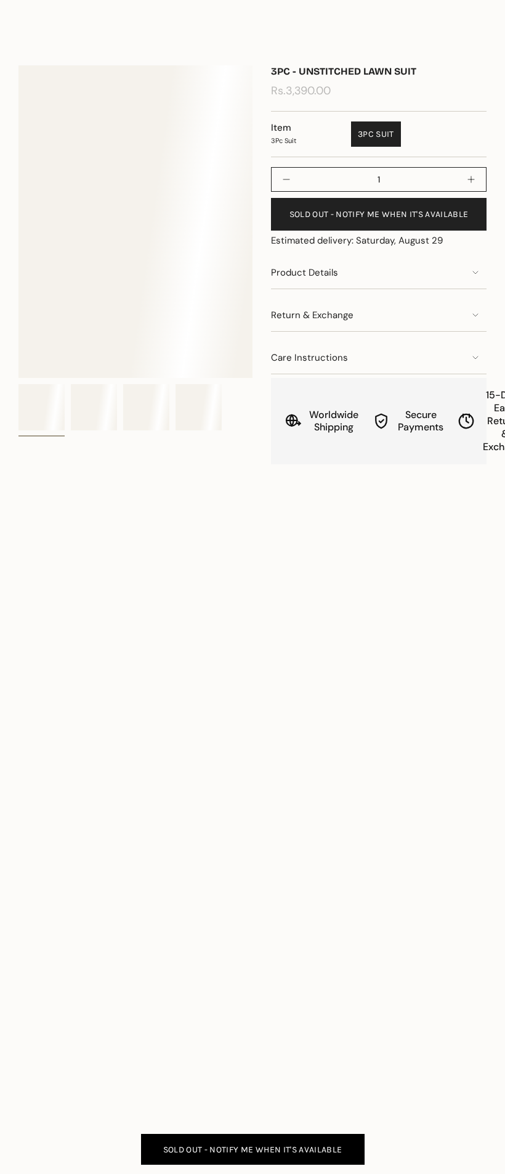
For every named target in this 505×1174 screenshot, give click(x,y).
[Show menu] (24, 44)
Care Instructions (309, 357)
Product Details (304, 272)
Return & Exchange (312, 315)
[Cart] (479, 44)
